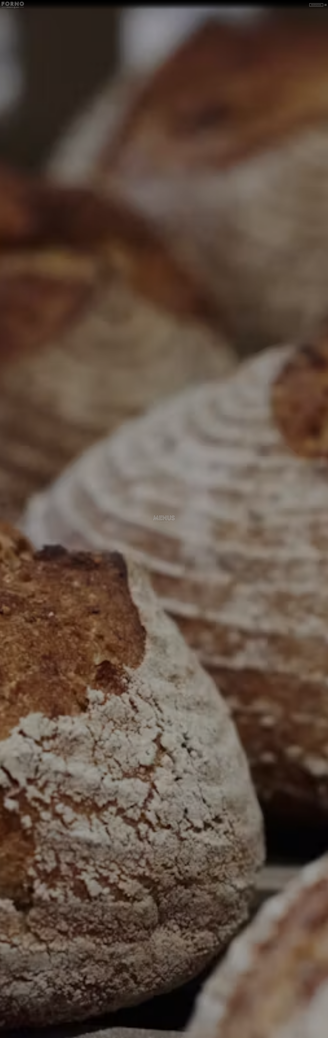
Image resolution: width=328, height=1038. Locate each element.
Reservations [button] (316, 5)
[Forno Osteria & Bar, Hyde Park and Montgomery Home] (12, 4)
